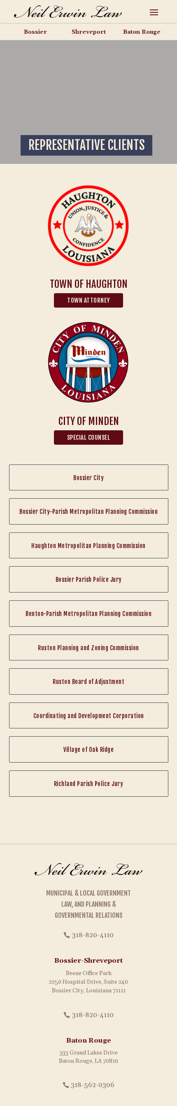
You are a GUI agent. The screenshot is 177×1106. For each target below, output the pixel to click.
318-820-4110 (93, 935)
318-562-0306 (92, 1085)
